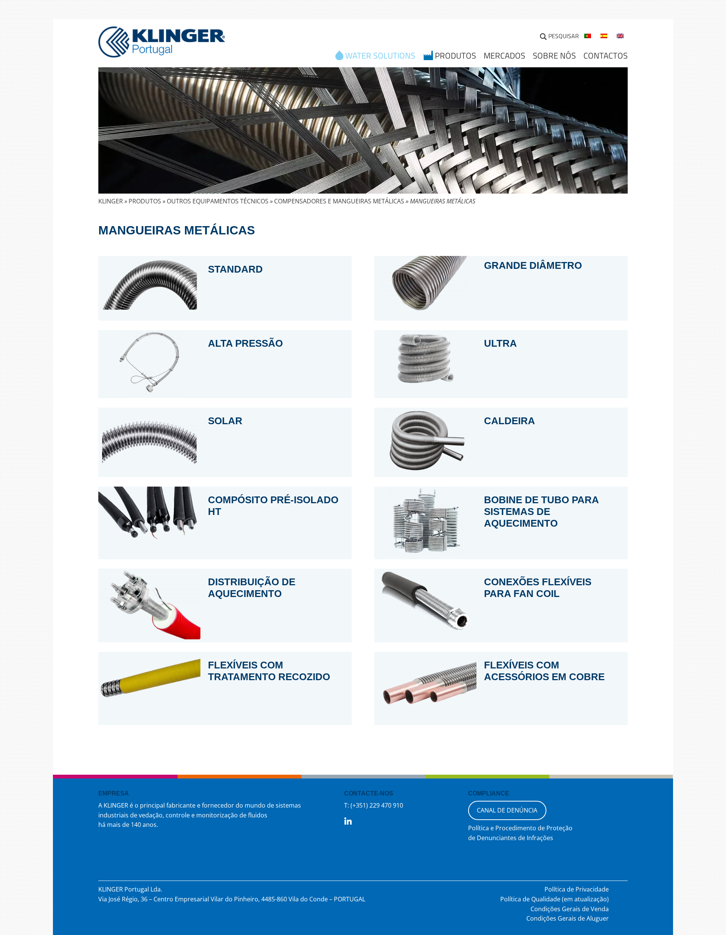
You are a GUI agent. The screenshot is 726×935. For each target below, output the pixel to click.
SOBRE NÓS (554, 55)
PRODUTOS (145, 201)
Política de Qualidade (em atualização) (554, 899)
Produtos (455, 56)
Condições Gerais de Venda (570, 909)
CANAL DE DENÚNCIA (507, 810)
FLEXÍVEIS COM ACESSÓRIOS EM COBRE (544, 670)
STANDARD (235, 269)
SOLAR (225, 420)
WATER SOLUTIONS (380, 56)
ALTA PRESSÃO (245, 343)
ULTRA (500, 343)
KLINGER (110, 201)
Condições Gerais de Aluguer (567, 918)
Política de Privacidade (576, 889)
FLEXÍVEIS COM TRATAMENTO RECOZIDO (269, 670)
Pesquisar (563, 35)
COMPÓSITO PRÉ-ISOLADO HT (273, 505)
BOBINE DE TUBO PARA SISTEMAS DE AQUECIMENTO (541, 511)
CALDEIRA (509, 420)
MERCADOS (504, 55)
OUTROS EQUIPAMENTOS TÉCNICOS (217, 201)
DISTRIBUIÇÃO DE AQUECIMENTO (251, 587)
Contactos (605, 55)
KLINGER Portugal (161, 44)
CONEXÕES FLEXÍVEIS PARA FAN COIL (537, 587)
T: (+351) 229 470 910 (373, 805)
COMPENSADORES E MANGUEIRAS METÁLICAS (339, 201)
